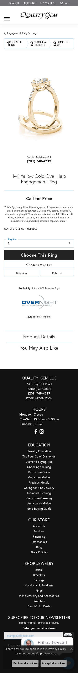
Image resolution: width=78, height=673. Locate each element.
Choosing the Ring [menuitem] (39, 467)
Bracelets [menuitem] (39, 575)
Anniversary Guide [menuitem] (39, 503)
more (63, 220)
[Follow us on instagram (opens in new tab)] (42, 431)
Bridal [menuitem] (39, 570)
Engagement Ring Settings (22, 33)
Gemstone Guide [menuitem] (39, 477)
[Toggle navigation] (7, 17)
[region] (39, 106)
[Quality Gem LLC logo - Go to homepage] (39, 15)
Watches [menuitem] (39, 601)
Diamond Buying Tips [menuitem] (39, 462)
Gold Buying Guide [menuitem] (39, 508)
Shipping (21, 273)
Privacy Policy (57, 648)
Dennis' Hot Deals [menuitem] (39, 606)
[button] (14, 3)
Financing (39, 536)
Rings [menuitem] (39, 590)
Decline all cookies (25, 663)
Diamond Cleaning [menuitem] (39, 493)
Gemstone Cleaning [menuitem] (39, 498)
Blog (39, 547)
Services (39, 531)
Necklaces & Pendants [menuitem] (39, 585)
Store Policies (39, 552)
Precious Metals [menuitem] (39, 482)
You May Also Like (39, 347)
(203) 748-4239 (39, 161)
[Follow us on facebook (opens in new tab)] (35, 431)
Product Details (39, 336)
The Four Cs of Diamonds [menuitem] (39, 456)
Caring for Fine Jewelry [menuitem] (39, 488)
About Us (39, 526)
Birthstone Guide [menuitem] (39, 472)
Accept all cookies (53, 663)
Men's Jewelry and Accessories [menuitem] (39, 596)
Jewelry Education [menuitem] (39, 451)
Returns (57, 273)
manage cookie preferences (37, 653)
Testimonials (39, 542)
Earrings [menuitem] (39, 580)
